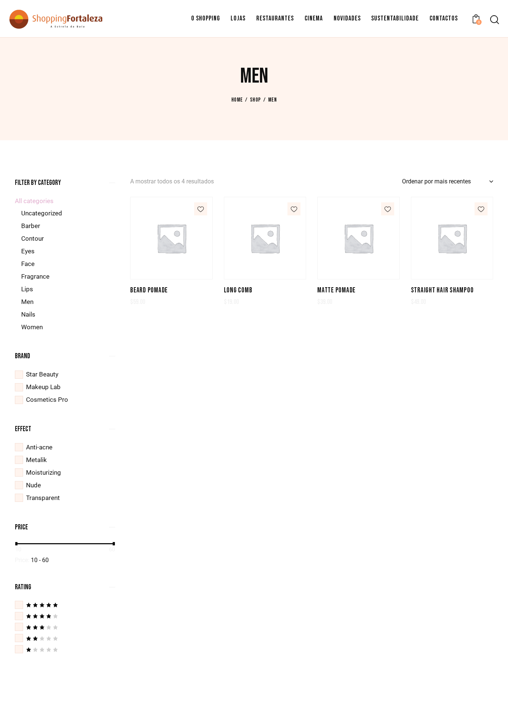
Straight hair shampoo (442, 290)
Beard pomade (149, 290)
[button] (200, 208)
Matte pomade (336, 290)
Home (236, 100)
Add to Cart (171, 273)
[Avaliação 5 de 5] (65, 604)
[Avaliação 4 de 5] (65, 616)
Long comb (238, 290)
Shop (255, 100)
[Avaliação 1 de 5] (65, 649)
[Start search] (494, 20)
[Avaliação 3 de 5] (65, 627)
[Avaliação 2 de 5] (65, 638)
